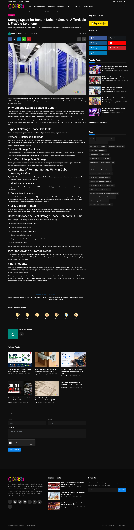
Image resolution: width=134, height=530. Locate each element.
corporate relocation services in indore (101, 174)
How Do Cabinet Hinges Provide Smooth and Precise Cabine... (46, 370)
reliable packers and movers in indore (100, 170)
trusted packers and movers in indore (100, 166)
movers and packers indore (116, 146)
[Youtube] (25, 502)
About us (20, 1)
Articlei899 (64, 486)
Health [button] (76, 6)
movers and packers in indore (98, 143)
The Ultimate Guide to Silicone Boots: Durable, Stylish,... (73, 493)
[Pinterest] (35, 502)
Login (113, 1)
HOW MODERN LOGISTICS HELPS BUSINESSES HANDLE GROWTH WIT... (72, 371)
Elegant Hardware (39, 374)
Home (30, 6)
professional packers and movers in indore (102, 185)
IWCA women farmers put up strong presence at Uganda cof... (113, 77)
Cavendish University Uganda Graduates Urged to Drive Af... (114, 67)
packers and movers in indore (105, 139)
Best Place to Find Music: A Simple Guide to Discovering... (72, 483)
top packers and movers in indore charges (102, 162)
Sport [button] (68, 6)
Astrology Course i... (66, 507)
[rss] (10, 507)
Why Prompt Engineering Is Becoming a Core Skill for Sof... (72, 384)
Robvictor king (11, 374)
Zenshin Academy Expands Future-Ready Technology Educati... (20, 370)
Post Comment (14, 450)
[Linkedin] (39, 502)
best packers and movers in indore (100, 158)
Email (50, 420)
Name (10, 420)
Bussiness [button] (50, 6)
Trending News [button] (39, 6)
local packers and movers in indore (100, 177)
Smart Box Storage (25, 329)
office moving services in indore (99, 201)
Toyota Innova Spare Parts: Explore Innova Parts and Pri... (20, 399)
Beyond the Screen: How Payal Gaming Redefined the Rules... (114, 109)
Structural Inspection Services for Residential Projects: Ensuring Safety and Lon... (66, 298)
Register (119, 1)
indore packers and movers (98, 150)
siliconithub (64, 387)
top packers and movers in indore (99, 154)
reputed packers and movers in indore (101, 205)
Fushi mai (37, 402)
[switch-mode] (124, 1)
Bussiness (16, 12)
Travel (92, 139)
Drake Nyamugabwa (107, 70)
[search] (124, 6)
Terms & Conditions (108, 525)
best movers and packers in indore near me (102, 197)
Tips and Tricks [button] (87, 6)
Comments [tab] (14, 414)
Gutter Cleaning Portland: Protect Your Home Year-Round (27, 297)
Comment (11, 427)
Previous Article (41, 294)
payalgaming (105, 112)
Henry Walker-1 (65, 376)
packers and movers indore (98, 146)
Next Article (51, 294)
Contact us (27, 1)
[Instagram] (20, 502)
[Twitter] (15, 502)
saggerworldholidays (107, 91)
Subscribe (122, 490)
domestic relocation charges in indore (100, 181)
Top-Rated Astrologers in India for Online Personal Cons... (72, 503)
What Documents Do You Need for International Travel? (112, 88)
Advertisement (12, 1)
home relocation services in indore (99, 189)
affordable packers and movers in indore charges (104, 193)
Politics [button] (60, 6)
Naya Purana (11, 402)
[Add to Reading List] (84, 39)
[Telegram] (30, 502)
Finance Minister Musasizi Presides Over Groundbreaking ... (114, 99)
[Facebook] (10, 502)
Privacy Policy (120, 525)
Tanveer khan (64, 497)
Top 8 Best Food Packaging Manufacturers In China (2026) (45, 399)
